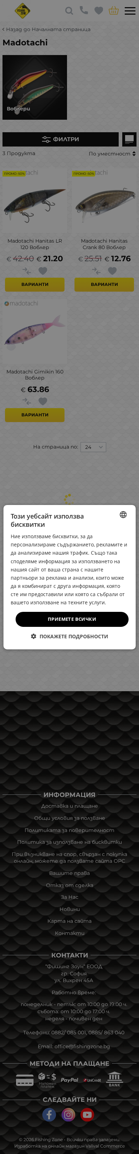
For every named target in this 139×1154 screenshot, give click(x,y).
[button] (69, 636)
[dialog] (70, 577)
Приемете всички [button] (72, 619)
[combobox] (123, 514)
